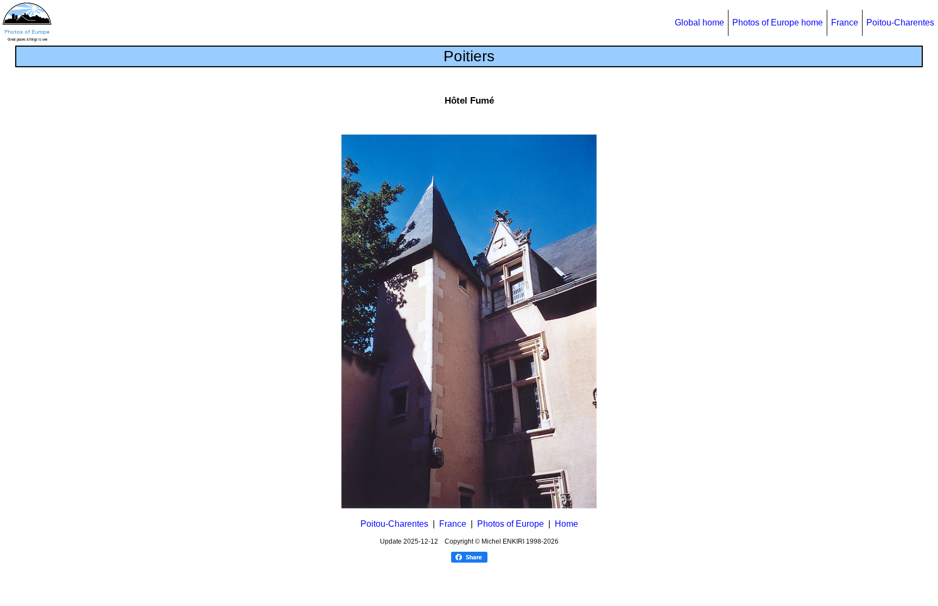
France (844, 22)
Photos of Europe (510, 523)
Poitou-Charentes (900, 22)
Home (566, 523)
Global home (699, 22)
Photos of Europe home (777, 22)
